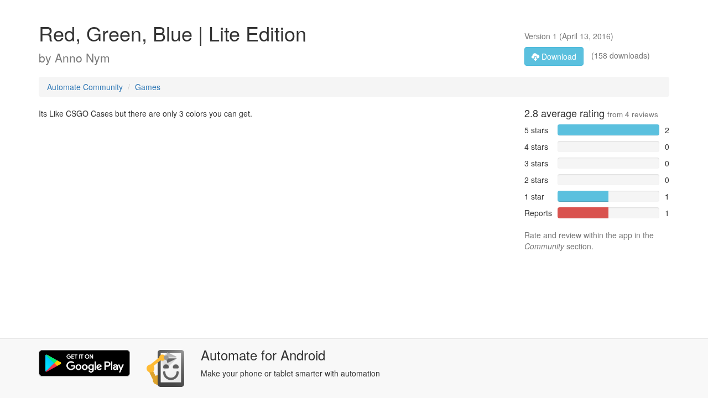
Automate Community (85, 86)
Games (147, 86)
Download (557, 56)
